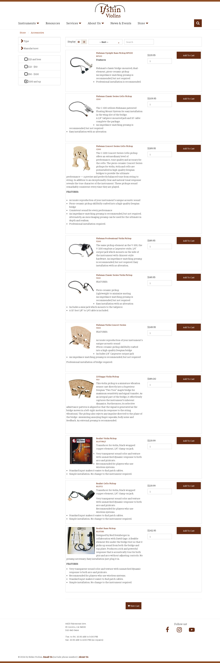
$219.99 (152, 440)
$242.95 (152, 530)
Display (72, 41)
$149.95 (151, 277)
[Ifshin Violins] (110, 10)
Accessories (37, 32)
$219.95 (152, 54)
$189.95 (151, 240)
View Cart (134, 605)
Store (23, 32)
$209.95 (152, 98)
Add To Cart (188, 55)
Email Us (48, 656)
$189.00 (152, 378)
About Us (83, 656)
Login (21, 652)
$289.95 (152, 148)
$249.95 (152, 326)
